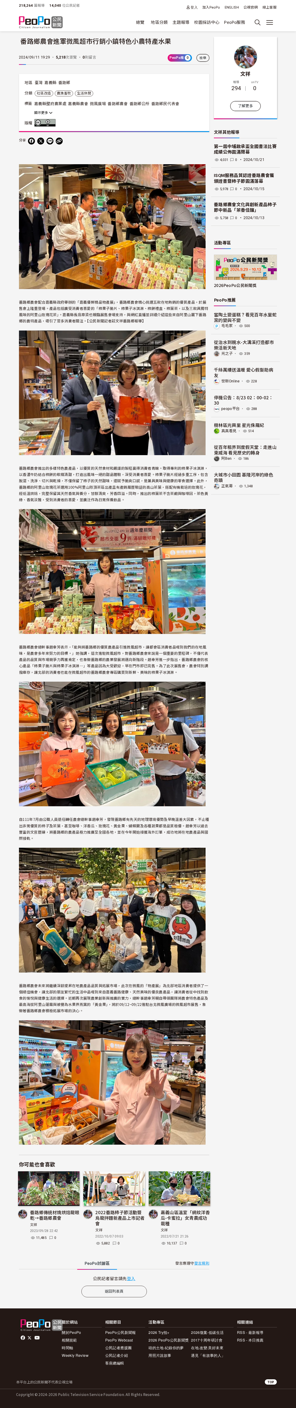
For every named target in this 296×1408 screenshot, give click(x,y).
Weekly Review (75, 1355)
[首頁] (41, 22)
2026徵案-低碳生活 (207, 1332)
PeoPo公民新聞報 (120, 1332)
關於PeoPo (71, 1332)
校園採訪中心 (206, 22)
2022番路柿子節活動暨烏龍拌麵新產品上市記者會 (120, 1217)
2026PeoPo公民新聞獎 (235, 285)
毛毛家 (227, 326)
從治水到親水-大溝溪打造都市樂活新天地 (244, 345)
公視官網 (251, 7)
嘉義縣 (50, 82)
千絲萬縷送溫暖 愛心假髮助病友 (243, 372)
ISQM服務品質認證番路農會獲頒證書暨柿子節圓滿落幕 (244, 178)
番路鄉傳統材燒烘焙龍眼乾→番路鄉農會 (54, 1215)
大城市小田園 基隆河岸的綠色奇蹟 (243, 477)
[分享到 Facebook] (31, 141)
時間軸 (67, 1347)
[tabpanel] (114, 1278)
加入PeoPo (211, 7)
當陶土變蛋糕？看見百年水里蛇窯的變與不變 (245, 317)
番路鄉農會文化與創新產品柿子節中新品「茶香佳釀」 (245, 207)
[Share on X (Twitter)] (40, 141)
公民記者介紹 (116, 1355)
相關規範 (69, 1340)
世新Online (230, 381)
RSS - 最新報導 (250, 1332)
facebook (23, 1338)
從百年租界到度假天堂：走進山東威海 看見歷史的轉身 (245, 450)
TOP (271, 1382)
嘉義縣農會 (78, 103)
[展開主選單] (269, 22)
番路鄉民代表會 (165, 103)
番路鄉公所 (140, 103)
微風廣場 (98, 103)
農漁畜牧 (64, 93)
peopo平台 (230, 408)
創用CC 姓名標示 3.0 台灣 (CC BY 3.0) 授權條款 (46, 122)
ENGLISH (232, 7)
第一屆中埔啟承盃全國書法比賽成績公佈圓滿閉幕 (245, 149)
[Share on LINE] (49, 141)
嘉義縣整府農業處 (50, 103)
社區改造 (44, 93)
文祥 (33, 1225)
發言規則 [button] (201, 1263)
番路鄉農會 (118, 103)
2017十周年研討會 (206, 1340)
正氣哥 (227, 486)
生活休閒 (84, 93)
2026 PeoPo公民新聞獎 (168, 1340)
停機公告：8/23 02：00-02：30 (243, 400)
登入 (194, 7)
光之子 (227, 353)
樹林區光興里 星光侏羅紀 (239, 425)
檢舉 (203, 58)
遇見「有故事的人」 (208, 1355)
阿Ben (226, 458)
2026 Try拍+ (159, 1332)
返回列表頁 (114, 1291)
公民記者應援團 (118, 1347)
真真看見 (228, 431)
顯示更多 (41, 113)
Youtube (37, 1338)
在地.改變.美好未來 (207, 1347)
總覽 (140, 22)
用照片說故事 (159, 1355)
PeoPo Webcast (119, 1340)
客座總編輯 (114, 1363)
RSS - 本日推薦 (250, 1340)
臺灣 (39, 82)
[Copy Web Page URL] (59, 141)
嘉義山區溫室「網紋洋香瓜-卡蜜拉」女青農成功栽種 (185, 1217)
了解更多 (245, 106)
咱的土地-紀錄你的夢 (166, 1347)
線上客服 (269, 7)
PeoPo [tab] (97, 1263)
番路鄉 (64, 82)
